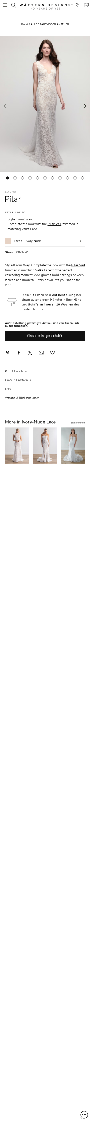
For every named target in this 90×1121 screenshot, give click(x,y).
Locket (11, 192)
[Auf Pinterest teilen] (7, 353)
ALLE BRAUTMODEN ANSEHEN (50, 24)
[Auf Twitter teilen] (30, 353)
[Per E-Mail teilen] (41, 353)
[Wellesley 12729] (73, 445)
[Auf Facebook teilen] (18, 353)
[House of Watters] (45, 6)
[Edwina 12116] (45, 445)
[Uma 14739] (17, 445)
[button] (84, 1114)
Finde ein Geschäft (45, 336)
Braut (24, 24)
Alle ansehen (78, 422)
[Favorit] (52, 352)
